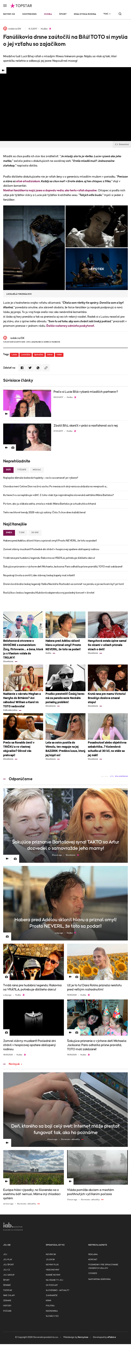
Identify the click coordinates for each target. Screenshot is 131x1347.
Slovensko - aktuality (57, 1290)
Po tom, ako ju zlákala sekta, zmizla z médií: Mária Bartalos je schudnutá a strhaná (49, 504)
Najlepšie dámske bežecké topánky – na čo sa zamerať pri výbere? (40, 478)
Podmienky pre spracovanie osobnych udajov (103, 1266)
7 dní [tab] (22, 533)
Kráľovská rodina (85, 14)
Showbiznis (29, 14)
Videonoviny (52, 1270)
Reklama (93, 1254)
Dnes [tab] (9, 533)
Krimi (48, 1301)
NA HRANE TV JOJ (54, 1280)
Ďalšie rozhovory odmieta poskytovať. (70, 325)
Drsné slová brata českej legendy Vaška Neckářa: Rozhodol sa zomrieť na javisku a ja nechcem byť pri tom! (63, 584)
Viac (106, 14)
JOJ (5, 1254)
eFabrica (111, 1337)
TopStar (7, 1290)
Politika (50, 1306)
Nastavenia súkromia (99, 1279)
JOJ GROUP (9, 1275)
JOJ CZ (6, 1270)
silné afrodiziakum (28, 181)
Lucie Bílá (25, 355)
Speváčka (38, 355)
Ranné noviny (53, 1275)
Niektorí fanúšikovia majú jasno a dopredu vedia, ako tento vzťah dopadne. (50, 190)
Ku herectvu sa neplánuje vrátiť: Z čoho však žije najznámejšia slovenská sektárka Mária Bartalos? (58, 495)
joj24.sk (50, 1260)
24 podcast (52, 1285)
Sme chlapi (9, 1295)
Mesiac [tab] (37, 470)
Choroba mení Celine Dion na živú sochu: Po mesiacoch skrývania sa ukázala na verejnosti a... (55, 486)
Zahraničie (52, 1295)
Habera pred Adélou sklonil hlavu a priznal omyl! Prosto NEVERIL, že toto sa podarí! (50, 540)
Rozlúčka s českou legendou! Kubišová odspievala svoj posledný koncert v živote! (48, 592)
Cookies (92, 1273)
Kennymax (83, 1337)
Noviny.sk (9, 14)
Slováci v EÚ (52, 1316)
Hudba (48, 14)
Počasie (7, 1311)
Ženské (7, 1285)
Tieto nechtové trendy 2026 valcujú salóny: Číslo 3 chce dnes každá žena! (44, 512)
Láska (14, 355)
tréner (50, 355)
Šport (63, 14)
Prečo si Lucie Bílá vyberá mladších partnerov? (86, 391)
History (7, 1306)
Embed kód (124, 144)
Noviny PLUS (52, 1265)
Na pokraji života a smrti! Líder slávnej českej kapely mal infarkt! (39, 575)
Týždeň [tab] (21, 470)
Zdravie (7, 1301)
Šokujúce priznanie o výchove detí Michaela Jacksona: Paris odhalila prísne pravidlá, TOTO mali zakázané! (62, 566)
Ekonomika (52, 1311)
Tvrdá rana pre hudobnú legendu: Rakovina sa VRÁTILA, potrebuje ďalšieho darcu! (49, 558)
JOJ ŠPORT (8, 1265)
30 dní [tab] (35, 533)
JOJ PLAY (7, 1260)
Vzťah (59, 355)
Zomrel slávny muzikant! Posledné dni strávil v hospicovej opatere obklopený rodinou (51, 549)
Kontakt (92, 1260)
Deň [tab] (8, 470)
